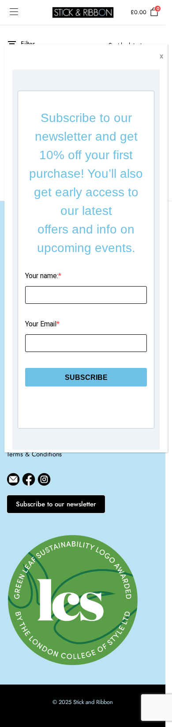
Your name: (41, 276)
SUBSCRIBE (86, 377)
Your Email (40, 324)
